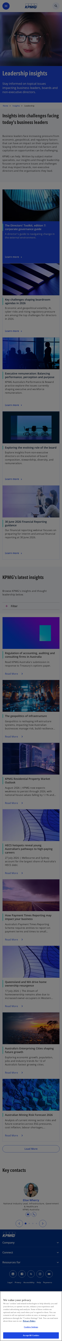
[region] (31, 1316)
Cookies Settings (31, 1327)
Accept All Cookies (31, 1335)
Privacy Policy (29, 1321)
